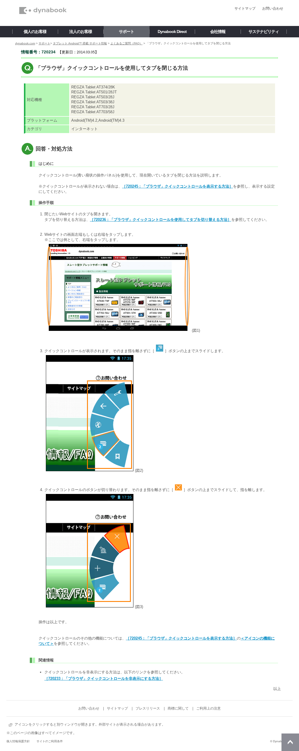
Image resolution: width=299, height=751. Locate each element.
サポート (44, 43)
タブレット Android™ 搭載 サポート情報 (80, 43)
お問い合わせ (272, 8)
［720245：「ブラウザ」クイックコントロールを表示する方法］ (177, 186)
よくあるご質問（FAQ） (126, 43)
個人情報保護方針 (18, 741)
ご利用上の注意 (208, 708)
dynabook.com (25, 43)
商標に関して (178, 708)
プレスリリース (147, 708)
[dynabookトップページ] (43, 2)
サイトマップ (244, 8)
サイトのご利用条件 (49, 741)
